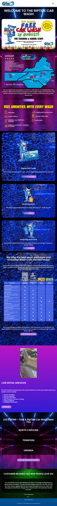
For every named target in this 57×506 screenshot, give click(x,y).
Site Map (31, 501)
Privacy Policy (26, 501)
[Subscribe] (28, 222)
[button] (26, 498)
